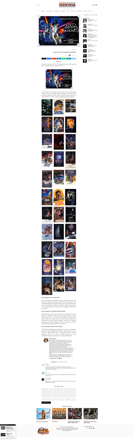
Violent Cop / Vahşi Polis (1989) (93, 40)
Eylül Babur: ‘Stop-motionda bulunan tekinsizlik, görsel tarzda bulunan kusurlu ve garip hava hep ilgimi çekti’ (93, 36)
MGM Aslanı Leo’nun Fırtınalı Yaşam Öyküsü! (90, 422)
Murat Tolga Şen (73, 55)
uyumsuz (46, 364)
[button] (97, 15)
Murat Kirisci (90, 44)
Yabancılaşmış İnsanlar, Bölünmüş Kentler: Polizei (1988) (91, 51)
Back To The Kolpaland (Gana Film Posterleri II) (10, 427)
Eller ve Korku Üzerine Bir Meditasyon (91, 56)
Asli (46, 371)
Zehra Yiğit (89, 29)
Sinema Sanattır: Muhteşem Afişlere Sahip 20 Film (74, 422)
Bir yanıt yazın (63, 362)
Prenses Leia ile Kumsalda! (42, 421)
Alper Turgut (90, 59)
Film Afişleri (74, 49)
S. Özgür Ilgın (90, 49)
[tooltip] (92, 5)
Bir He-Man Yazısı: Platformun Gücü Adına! (92, 21)
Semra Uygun (90, 54)
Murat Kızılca (90, 24)
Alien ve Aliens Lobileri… (9, 434)
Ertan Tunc (89, 39)
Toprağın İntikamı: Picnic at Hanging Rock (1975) (92, 46)
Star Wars (66, 92)
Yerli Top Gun (55, 421)
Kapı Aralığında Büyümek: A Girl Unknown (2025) (93, 30)
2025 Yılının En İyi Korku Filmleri (93, 25)
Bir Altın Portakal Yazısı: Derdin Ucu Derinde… (92, 61)
